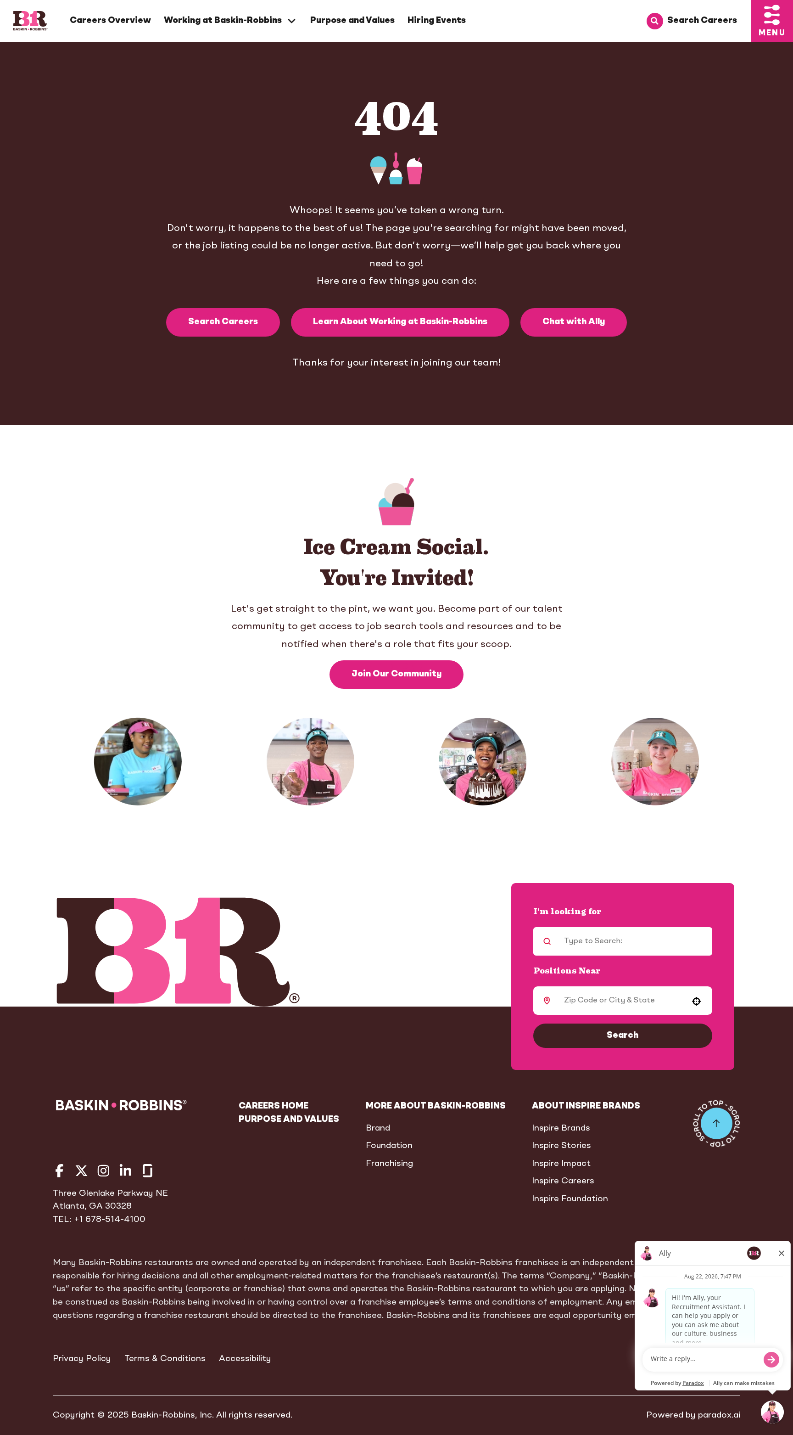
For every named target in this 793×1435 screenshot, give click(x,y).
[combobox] (620, 1000)
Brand (378, 1128)
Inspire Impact (561, 1163)
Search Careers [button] (223, 321)
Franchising (389, 1163)
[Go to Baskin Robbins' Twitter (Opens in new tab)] (81, 1170)
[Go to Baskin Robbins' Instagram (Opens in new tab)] (103, 1170)
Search (622, 1035)
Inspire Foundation (570, 1199)
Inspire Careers (563, 1181)
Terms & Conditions (165, 1358)
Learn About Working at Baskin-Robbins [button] (400, 321)
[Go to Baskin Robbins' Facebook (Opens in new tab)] (59, 1170)
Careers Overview (110, 20)
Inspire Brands (561, 1128)
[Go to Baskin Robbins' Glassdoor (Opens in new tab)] (147, 1170)
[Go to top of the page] (716, 1123)
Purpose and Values (352, 20)
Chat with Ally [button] (573, 321)
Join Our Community (396, 674)
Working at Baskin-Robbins (223, 20)
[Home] (30, 21)
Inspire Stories (561, 1145)
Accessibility (245, 1358)
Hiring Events (437, 20)
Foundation (389, 1145)
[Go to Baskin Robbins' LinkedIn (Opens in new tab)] (125, 1170)
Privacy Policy (82, 1358)
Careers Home (273, 1106)
